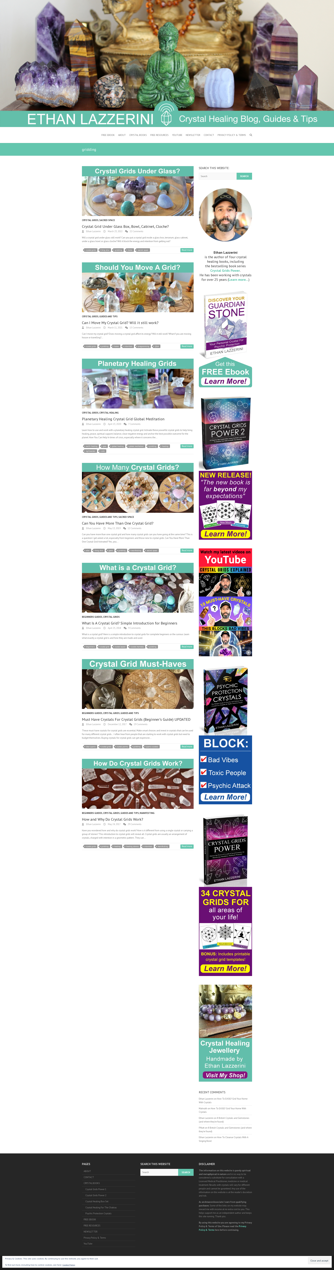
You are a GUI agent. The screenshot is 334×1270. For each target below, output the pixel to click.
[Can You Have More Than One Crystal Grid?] (138, 488)
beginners (90, 647)
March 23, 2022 (114, 231)
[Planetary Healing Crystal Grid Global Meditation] (138, 384)
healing (165, 446)
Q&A (157, 346)
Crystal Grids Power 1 (95, 1189)
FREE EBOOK (108, 135)
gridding (118, 250)
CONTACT (209, 135)
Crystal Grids (90, 220)
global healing (118, 446)
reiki (103, 451)
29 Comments (134, 824)
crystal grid (104, 647)
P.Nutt (201, 1127)
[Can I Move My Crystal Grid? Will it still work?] (138, 287)
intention (128, 346)
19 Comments (141, 724)
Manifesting (147, 813)
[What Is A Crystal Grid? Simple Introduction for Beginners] (138, 588)
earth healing (91, 446)
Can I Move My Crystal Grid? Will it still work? (120, 322)
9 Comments (134, 628)
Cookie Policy (68, 1265)
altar (88, 550)
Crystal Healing (109, 412)
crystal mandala (137, 647)
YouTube (177, 135)
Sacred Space (107, 220)
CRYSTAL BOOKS (138, 135)
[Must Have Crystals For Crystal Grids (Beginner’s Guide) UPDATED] (138, 684)
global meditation (136, 446)
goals (111, 550)
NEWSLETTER (193, 135)
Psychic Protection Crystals (98, 1213)
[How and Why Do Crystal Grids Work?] (138, 784)
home (130, 250)
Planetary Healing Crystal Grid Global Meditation (123, 418)
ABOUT (122, 135)
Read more (187, 249)
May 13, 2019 (114, 528)
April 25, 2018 (114, 628)
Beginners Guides (92, 616)
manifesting (136, 550)
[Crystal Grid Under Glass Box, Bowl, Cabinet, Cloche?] (138, 191)
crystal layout (120, 647)
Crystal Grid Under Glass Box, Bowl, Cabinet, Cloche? (125, 226)
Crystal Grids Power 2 (95, 1195)
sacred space (143, 250)
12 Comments (134, 528)
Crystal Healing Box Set (96, 1201)
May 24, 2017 (114, 824)
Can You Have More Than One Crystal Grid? (117, 523)
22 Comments (136, 231)
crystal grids (91, 250)
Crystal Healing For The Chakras (101, 1207)
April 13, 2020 (114, 424)
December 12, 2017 (117, 724)
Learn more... (238, 279)
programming (143, 346)
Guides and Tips (108, 316)
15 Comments (136, 327)
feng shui (105, 250)
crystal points (122, 746)
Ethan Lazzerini (93, 231)
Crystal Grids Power (225, 270)
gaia (104, 446)
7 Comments (134, 424)
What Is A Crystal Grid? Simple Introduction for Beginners (129, 623)
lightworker (91, 451)
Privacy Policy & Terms (232, 135)
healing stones (132, 846)
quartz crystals (152, 746)
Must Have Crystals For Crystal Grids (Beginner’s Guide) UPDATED (136, 719)
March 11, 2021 (114, 327)
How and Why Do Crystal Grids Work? (112, 819)
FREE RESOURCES (159, 135)
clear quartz (91, 746)
